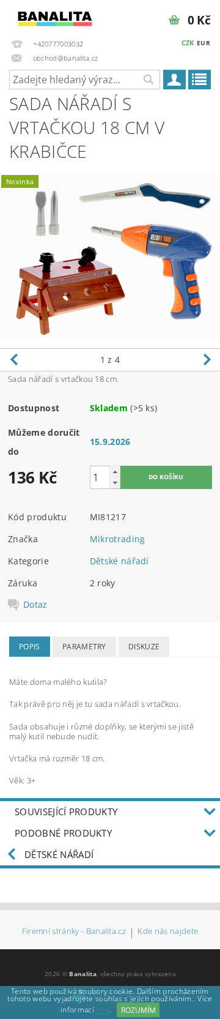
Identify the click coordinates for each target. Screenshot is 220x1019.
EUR (203, 43)
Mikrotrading (117, 539)
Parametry (84, 646)
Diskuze (144, 646)
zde (102, 1010)
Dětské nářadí (119, 561)
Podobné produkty (63, 833)
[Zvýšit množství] (114, 471)
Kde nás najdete (168, 931)
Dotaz (35, 604)
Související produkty (66, 811)
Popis (29, 646)
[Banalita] (55, 16)
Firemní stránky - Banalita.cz (74, 931)
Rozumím (138, 1010)
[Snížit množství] (114, 482)
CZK (188, 42)
